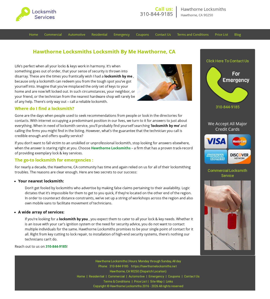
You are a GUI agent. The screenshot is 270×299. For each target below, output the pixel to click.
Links (169, 281)
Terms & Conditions (116, 281)
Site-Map (156, 281)
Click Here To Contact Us (227, 61)
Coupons (142, 34)
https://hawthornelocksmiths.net (154, 266)
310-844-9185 (156, 13)
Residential (99, 34)
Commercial (53, 34)
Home (33, 34)
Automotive (76, 34)
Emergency (122, 34)
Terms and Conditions (193, 34)
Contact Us (163, 34)
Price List (221, 34)
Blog (237, 34)
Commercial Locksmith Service (227, 173)
